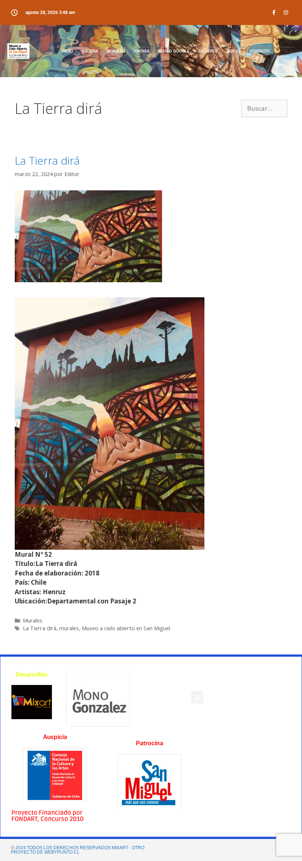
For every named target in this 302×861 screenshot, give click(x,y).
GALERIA (90, 51)
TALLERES (208, 51)
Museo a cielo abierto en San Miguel (126, 628)
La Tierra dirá (47, 160)
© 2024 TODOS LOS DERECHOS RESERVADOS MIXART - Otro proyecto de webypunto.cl (77, 850)
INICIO (67, 51)
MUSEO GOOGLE (174, 51)
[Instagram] (286, 12)
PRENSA (142, 51)
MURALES (116, 51)
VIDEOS (233, 51)
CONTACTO (260, 51)
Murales (32, 620)
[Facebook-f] (273, 12)
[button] (197, 697)
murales (69, 628)
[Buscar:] (264, 108)
